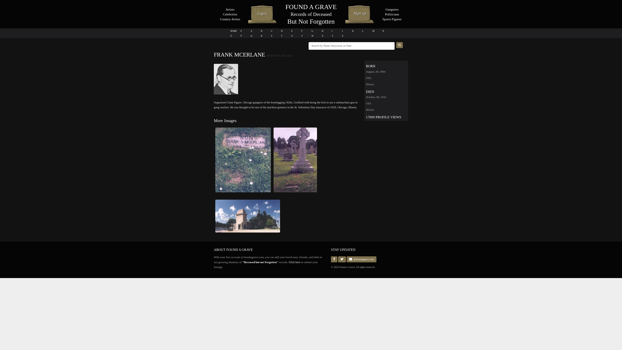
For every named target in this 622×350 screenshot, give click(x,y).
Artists (230, 9)
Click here (294, 262)
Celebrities (230, 14)
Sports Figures (392, 19)
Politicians (392, 14)
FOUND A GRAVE (311, 7)
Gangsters (392, 9)
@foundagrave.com (363, 259)
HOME (233, 31)
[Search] (399, 45)
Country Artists (230, 19)
